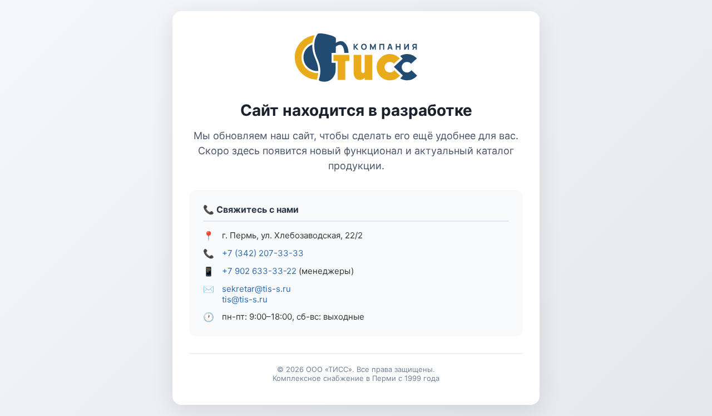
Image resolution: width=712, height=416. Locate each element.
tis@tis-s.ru (245, 299)
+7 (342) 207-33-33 (263, 253)
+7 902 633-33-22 (259, 271)
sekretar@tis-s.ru (256, 288)
